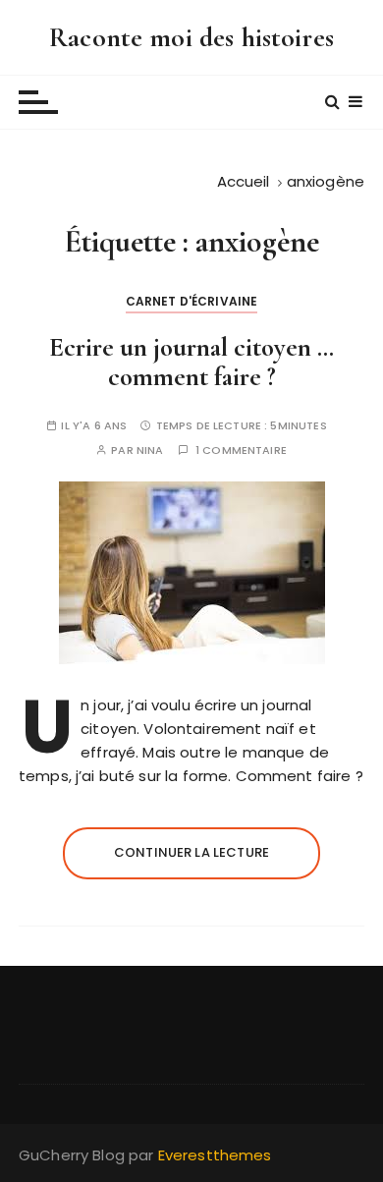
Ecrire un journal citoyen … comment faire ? (191, 362)
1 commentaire (241, 450)
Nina (150, 450)
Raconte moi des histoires (191, 37)
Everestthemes (215, 1155)
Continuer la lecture (191, 852)
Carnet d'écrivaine (192, 301)
